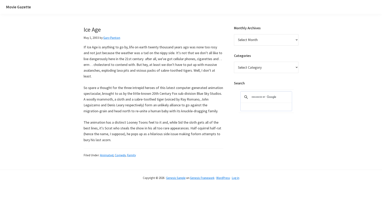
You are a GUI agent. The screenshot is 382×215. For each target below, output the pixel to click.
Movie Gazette (18, 6)
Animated (106, 155)
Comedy (120, 155)
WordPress (223, 178)
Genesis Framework (202, 178)
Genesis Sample (176, 178)
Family (131, 155)
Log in (235, 178)
